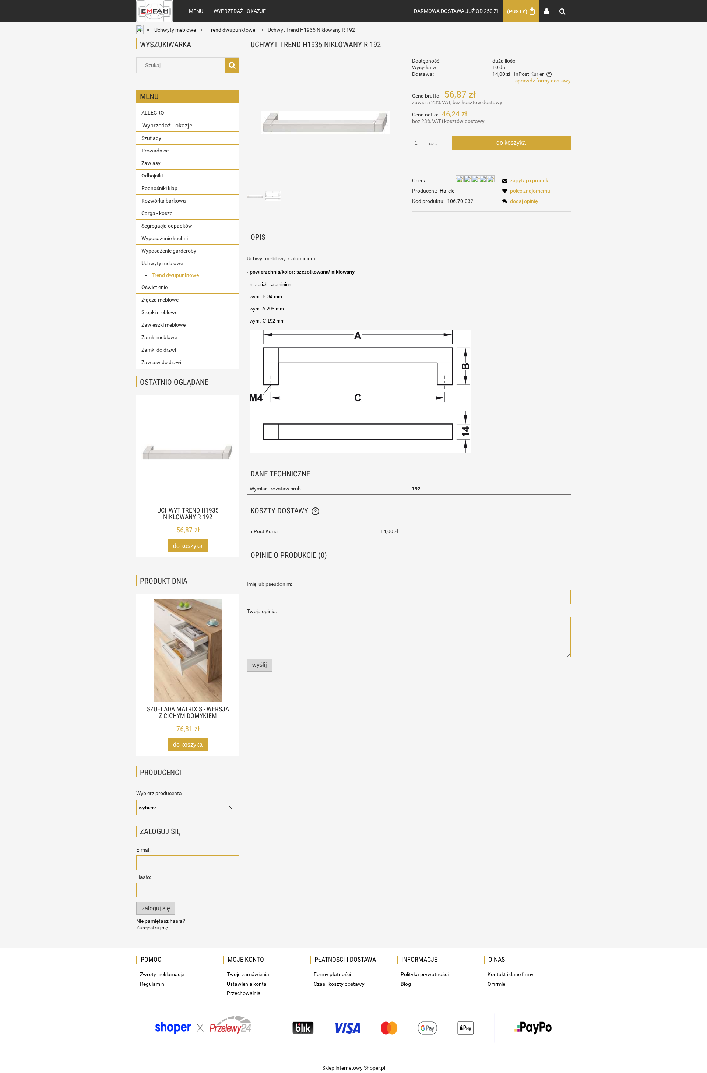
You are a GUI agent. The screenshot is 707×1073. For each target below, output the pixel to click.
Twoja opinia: (262, 611)
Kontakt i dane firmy (511, 974)
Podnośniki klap (159, 188)
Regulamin (152, 984)
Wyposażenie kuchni (164, 238)
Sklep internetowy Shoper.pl (353, 1068)
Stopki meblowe (159, 312)
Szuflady (151, 138)
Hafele (447, 191)
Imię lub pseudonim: (269, 584)
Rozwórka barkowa (163, 201)
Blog (406, 984)
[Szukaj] (232, 65)
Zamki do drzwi (158, 350)
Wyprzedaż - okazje (167, 125)
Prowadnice (155, 151)
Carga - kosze (156, 213)
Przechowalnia (244, 993)
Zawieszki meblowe (163, 325)
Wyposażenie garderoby (168, 251)
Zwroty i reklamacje (162, 974)
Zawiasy (151, 163)
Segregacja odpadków (166, 226)
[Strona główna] (154, 11)
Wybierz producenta (159, 793)
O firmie (496, 984)
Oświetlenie (154, 287)
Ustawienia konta (247, 984)
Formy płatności (332, 974)
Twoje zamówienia (248, 974)
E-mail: (143, 850)
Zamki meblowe (159, 337)
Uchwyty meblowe (162, 263)
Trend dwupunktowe (175, 275)
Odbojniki (152, 176)
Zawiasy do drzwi (161, 362)
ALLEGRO (152, 113)
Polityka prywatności (425, 974)
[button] (525, 180)
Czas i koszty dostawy (339, 984)
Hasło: (143, 877)
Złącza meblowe (160, 300)
